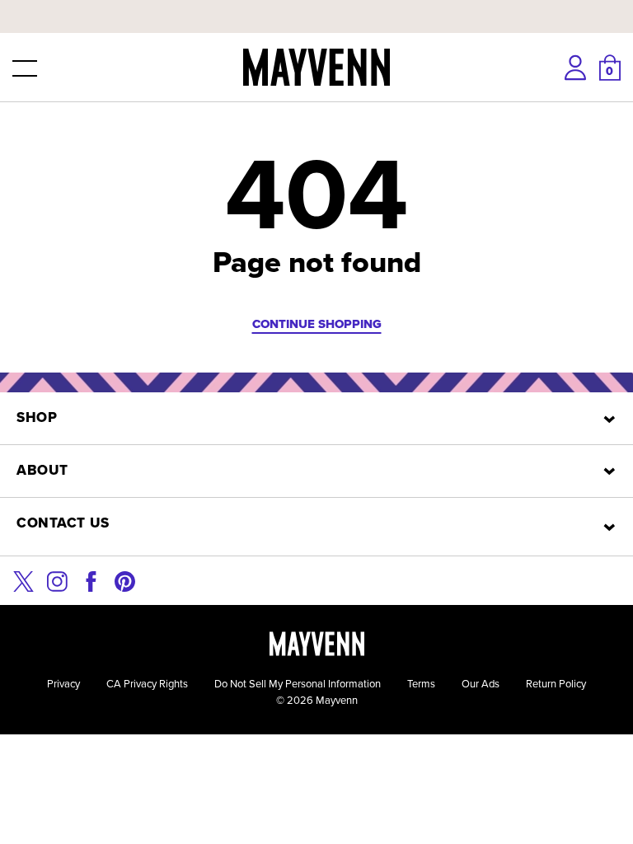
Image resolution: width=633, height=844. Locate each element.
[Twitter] (23, 579)
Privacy (63, 683)
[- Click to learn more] (316, 3)
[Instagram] (57, 579)
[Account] (575, 67)
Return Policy (556, 683)
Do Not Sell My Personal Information (297, 683)
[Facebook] (91, 579)
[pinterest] (125, 579)
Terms (421, 683)
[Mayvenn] (316, 67)
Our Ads (480, 683)
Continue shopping (317, 324)
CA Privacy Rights (147, 683)
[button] (23, 67)
